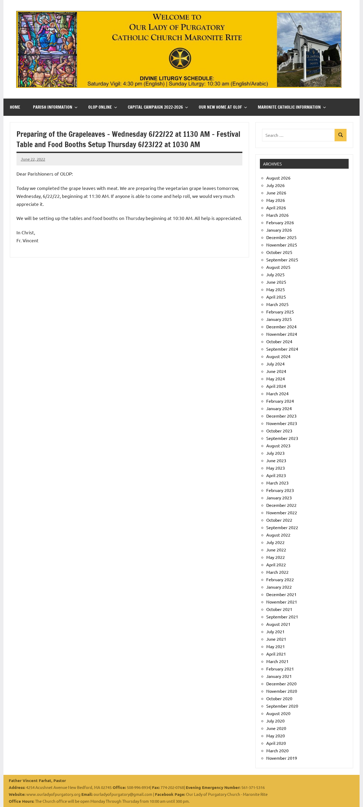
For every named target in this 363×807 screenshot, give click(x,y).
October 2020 (279, 698)
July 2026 (275, 185)
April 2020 (276, 743)
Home (15, 107)
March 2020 (277, 750)
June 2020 (276, 728)
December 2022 (281, 505)
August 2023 (278, 445)
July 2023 (275, 453)
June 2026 (276, 192)
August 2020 (278, 713)
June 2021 (276, 639)
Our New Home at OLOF (220, 107)
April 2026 (276, 207)
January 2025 (279, 319)
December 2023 (281, 415)
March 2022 (277, 572)
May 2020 (275, 735)
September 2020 (282, 705)
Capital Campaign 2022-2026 (155, 107)
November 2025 (281, 244)
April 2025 (276, 296)
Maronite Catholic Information (289, 107)
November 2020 (281, 691)
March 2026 (277, 215)
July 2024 (275, 363)
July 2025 (275, 274)
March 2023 (277, 482)
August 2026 (278, 177)
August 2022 (278, 534)
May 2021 (275, 646)
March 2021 (277, 661)
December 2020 (281, 683)
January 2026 (279, 229)
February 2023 (280, 490)
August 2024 (278, 356)
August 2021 (278, 624)
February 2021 (280, 668)
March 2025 (277, 304)
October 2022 (279, 520)
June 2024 (276, 371)
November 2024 (281, 334)
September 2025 (282, 259)
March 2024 (277, 393)
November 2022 (281, 512)
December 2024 (281, 326)
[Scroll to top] (352, 796)
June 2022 (276, 549)
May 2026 (275, 200)
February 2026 (280, 222)
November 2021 (281, 601)
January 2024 (279, 408)
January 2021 (279, 676)
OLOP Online (100, 107)
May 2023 (275, 467)
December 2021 (281, 594)
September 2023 (282, 438)
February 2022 (280, 579)
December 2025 (281, 237)
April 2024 (276, 386)
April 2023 (276, 475)
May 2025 (275, 289)
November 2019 (281, 758)
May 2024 (275, 378)
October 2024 (279, 341)
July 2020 (275, 720)
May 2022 (275, 557)
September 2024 (282, 348)
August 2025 (278, 267)
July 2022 (275, 542)
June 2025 (276, 281)
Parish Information (52, 107)
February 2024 (280, 401)
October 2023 (279, 430)
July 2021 (275, 631)
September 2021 (282, 616)
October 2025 (279, 252)
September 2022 (282, 527)
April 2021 (276, 653)
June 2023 (276, 460)
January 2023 (279, 497)
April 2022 (276, 564)
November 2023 (281, 423)
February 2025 (280, 311)
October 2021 (279, 609)
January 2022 (279, 586)
